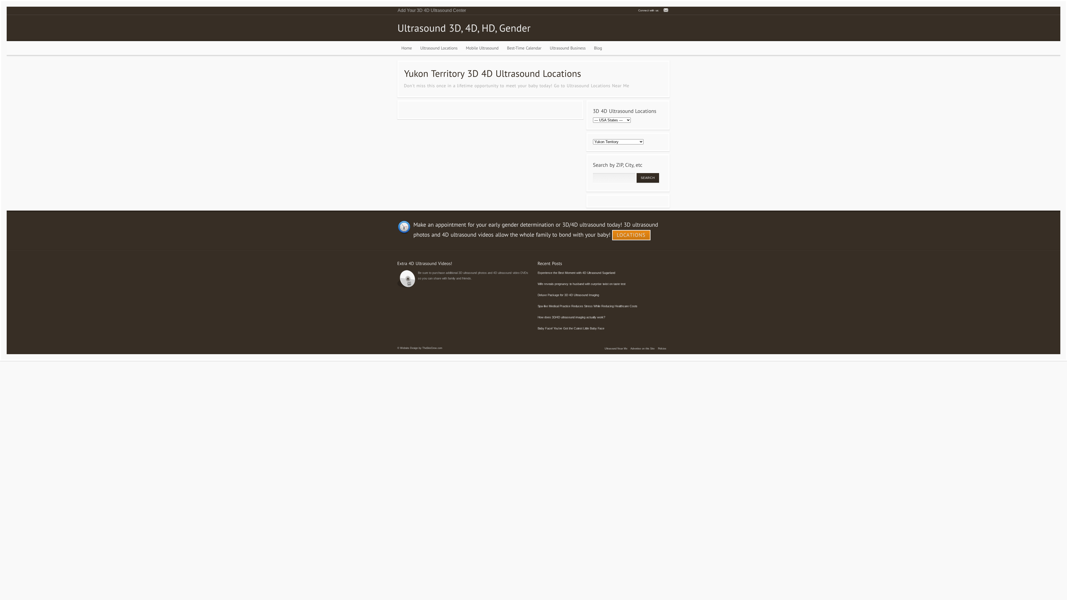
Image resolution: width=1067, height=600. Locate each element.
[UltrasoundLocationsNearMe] (598, 85)
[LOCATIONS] (631, 235)
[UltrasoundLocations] (439, 48)
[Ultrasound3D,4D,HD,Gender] (464, 27)
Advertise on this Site (642, 348)
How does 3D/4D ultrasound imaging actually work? (571, 317)
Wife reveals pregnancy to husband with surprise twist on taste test (582, 284)
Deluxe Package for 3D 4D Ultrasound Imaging (568, 295)
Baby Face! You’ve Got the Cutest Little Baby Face (571, 328)
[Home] (406, 48)
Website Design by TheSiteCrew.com (421, 348)
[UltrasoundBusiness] (568, 48)
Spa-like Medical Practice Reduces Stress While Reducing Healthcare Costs (588, 306)
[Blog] (598, 48)
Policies (662, 348)
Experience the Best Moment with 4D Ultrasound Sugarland (576, 272)
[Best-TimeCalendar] (524, 48)
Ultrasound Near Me (616, 348)
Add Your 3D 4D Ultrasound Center (432, 10)
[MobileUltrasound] (482, 48)
